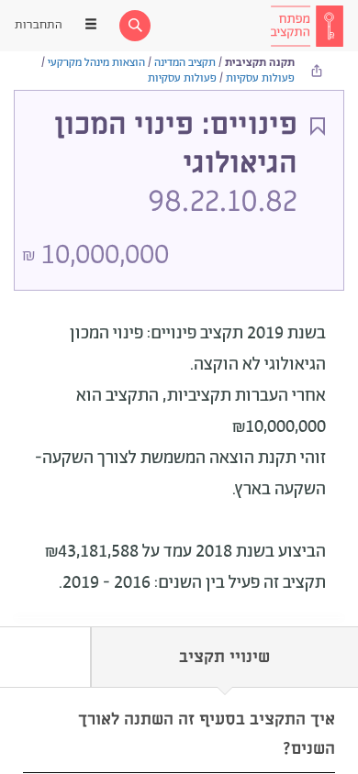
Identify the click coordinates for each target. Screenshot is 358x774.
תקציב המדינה (185, 63)
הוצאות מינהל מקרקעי (96, 63)
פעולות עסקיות (260, 78)
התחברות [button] (38, 25)
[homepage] (306, 26)
